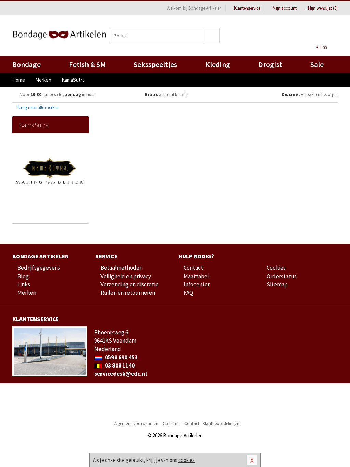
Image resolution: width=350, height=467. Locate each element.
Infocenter (197, 284)
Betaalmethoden (121, 267)
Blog (23, 276)
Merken (26, 292)
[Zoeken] (211, 35)
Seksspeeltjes (155, 64)
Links (23, 284)
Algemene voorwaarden (136, 423)
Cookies (276, 267)
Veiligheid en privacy (125, 276)
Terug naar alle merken (37, 107)
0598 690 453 (121, 357)
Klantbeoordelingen (221, 423)
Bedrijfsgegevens (38, 267)
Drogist (270, 64)
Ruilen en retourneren (127, 292)
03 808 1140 (119, 365)
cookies (186, 460)
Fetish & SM (87, 64)
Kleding (217, 64)
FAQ (188, 292)
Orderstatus (282, 276)
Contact (193, 267)
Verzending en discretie (129, 284)
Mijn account (285, 8)
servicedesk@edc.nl (120, 373)
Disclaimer (171, 423)
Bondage (26, 64)
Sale (317, 64)
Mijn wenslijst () (322, 8)
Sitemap (277, 284)
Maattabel (196, 276)
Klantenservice (247, 8)
